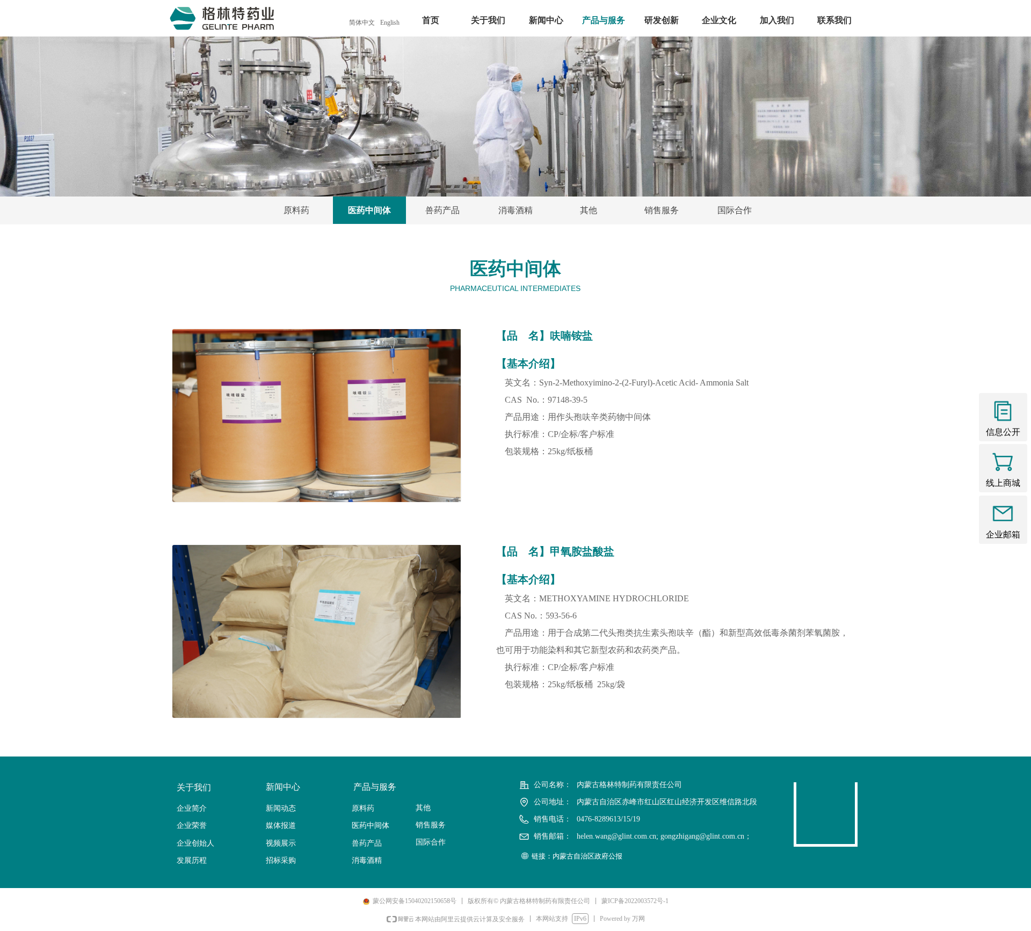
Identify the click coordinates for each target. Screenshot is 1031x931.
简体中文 (362, 22)
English (390, 22)
